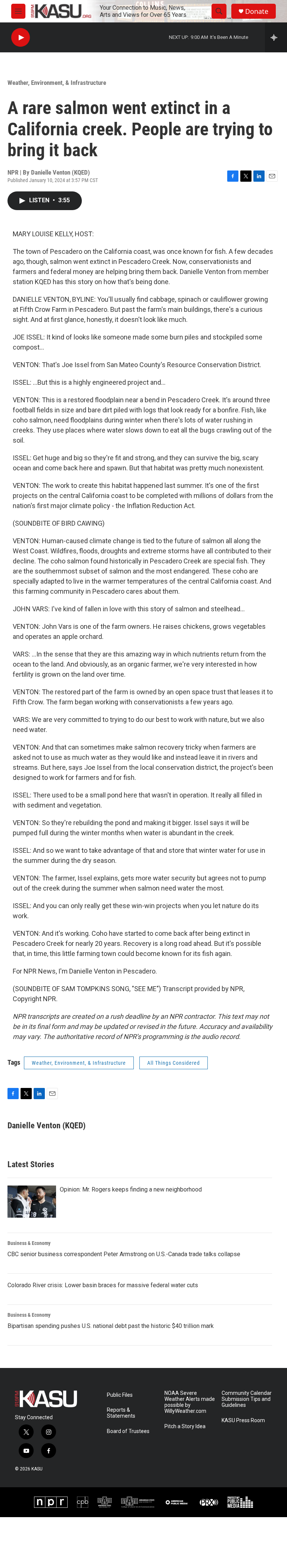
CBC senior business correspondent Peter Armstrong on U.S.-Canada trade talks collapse (123, 1254)
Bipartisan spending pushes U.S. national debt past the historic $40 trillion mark (110, 1325)
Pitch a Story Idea (185, 1426)
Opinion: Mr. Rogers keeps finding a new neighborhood (131, 1189)
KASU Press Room (243, 1420)
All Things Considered (173, 1063)
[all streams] (276, 37)
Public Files (120, 1395)
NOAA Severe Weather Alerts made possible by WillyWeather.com (189, 1402)
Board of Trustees (128, 1431)
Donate (256, 11)
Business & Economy (28, 1243)
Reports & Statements (121, 1413)
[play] (21, 37)
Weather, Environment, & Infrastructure (56, 82)
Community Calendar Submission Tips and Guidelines (247, 1399)
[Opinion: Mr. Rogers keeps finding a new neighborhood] (31, 1202)
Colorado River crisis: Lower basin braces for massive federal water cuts (102, 1285)
